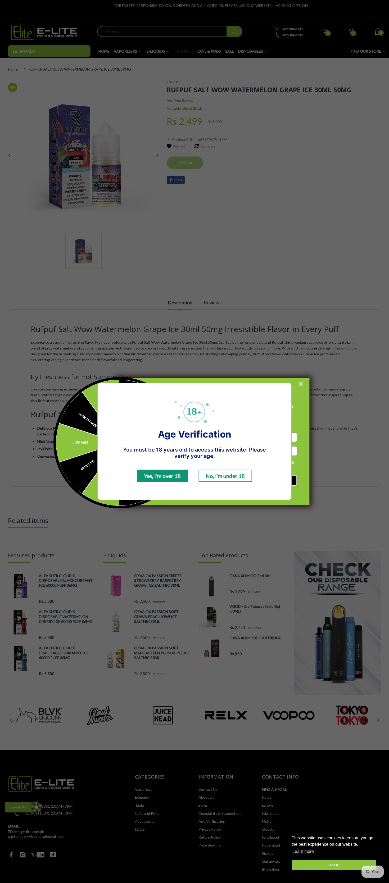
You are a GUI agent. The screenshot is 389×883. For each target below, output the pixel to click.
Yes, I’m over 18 (162, 476)
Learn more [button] (303, 851)
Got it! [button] (334, 865)
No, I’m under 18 (225, 476)
